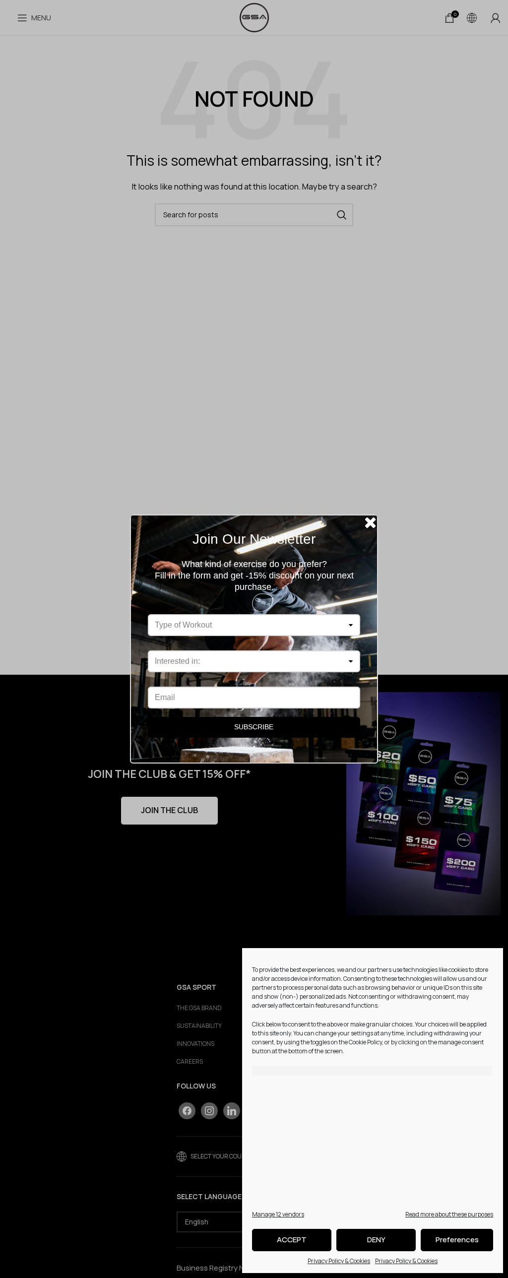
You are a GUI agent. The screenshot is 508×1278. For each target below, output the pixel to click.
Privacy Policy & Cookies (339, 1261)
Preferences (457, 1239)
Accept (292, 1239)
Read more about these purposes (449, 1214)
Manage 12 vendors (278, 1214)
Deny (376, 1239)
